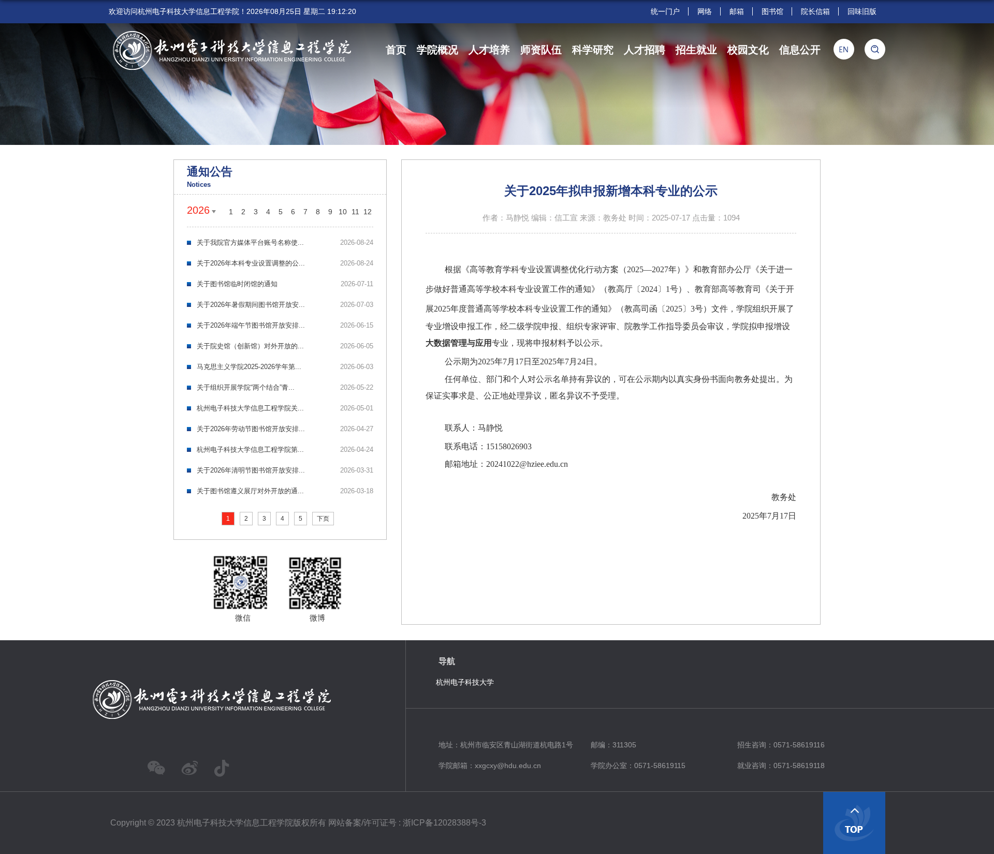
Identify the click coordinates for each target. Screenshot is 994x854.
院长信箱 (815, 11)
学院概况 (437, 49)
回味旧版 (861, 11)
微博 (317, 617)
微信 (243, 617)
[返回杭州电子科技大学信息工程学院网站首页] (230, 34)
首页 (396, 49)
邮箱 (736, 11)
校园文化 (748, 49)
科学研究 (592, 49)
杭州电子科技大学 (465, 682)
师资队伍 (541, 49)
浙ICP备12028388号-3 (444, 822)
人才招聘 (644, 49)
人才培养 (489, 49)
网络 (704, 11)
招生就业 (696, 49)
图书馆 (772, 11)
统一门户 (665, 11)
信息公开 (800, 49)
